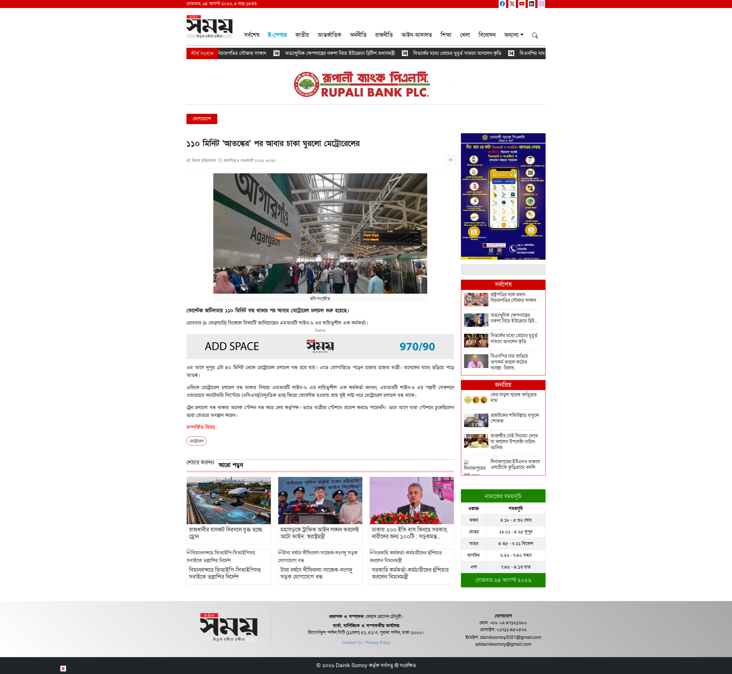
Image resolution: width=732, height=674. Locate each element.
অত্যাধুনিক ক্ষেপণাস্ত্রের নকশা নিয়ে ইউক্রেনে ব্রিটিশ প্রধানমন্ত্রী (314, 53)
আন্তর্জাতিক (329, 35)
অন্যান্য (511, 35)
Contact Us (352, 642)
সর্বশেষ (251, 35)
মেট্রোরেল (196, 441)
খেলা (465, 35)
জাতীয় (302, 35)
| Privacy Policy (376, 642)
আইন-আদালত (416, 35)
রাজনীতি (384, 35)
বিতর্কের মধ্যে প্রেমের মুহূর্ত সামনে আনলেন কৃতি (432, 53)
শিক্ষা (446, 35)
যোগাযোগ (202, 119)
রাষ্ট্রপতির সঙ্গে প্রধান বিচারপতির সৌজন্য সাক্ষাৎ (197, 53)
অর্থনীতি (358, 35)
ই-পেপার (277, 35)
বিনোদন (487, 35)
